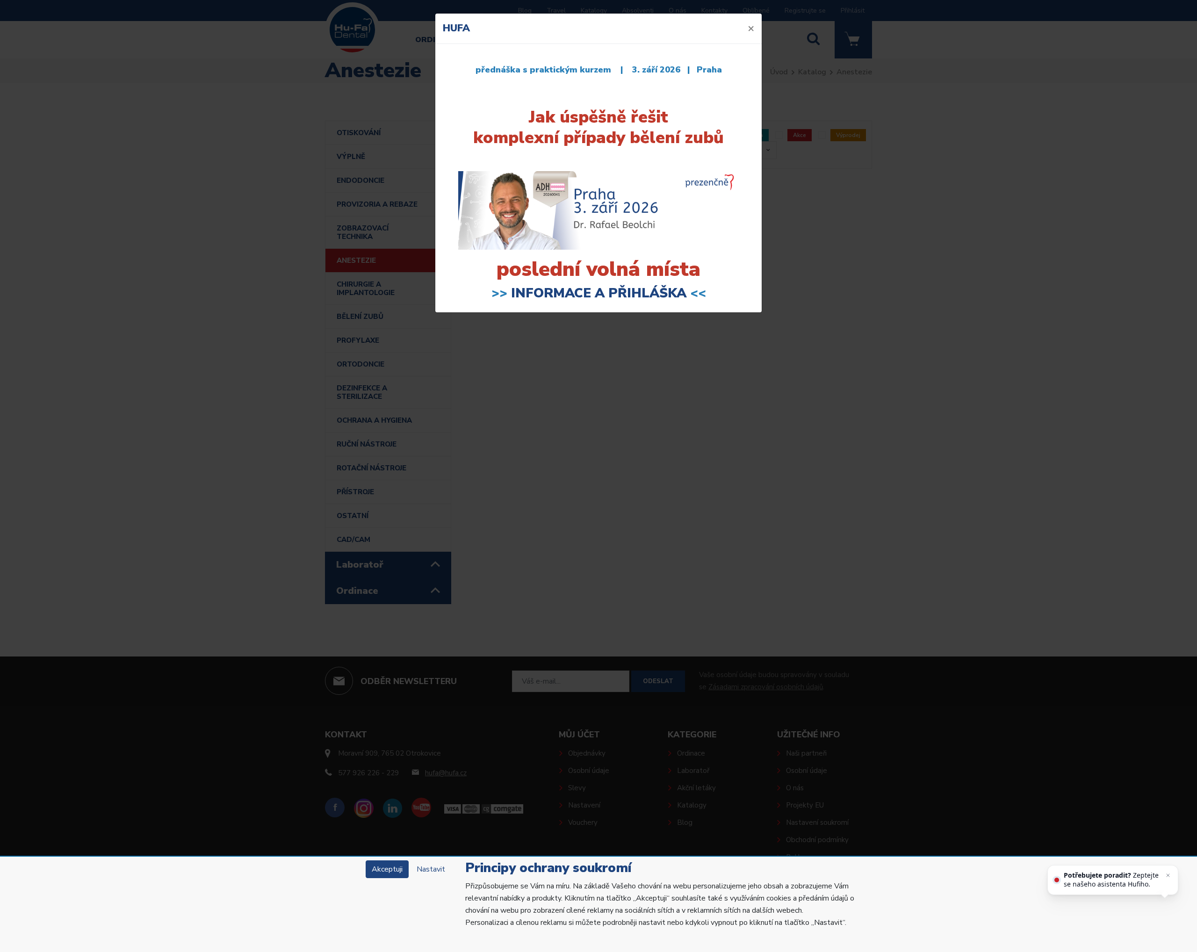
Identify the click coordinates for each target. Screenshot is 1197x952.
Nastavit (431, 869)
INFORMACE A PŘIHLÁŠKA (598, 293)
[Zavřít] (1168, 875)
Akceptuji (387, 869)
